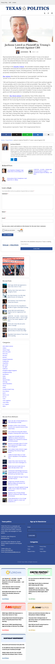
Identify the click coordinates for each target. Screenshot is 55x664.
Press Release (6, 391)
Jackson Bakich (24, 52)
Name (4, 211)
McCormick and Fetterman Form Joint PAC (13, 644)
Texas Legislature (7, 400)
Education (5, 355)
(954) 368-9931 (9, 550)
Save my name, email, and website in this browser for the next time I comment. (24, 226)
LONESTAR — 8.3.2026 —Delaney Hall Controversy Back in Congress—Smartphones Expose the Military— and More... (43, 172)
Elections (5, 357)
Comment (5, 193)
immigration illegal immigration (10, 370)
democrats (5, 353)
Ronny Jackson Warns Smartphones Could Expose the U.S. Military (17, 179)
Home (2, 140)
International (5, 374)
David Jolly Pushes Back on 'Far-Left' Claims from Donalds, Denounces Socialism (11, 593)
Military (4, 378)
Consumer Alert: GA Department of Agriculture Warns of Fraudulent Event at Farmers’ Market (40, 619)
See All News (5, 599)
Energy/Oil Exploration (8, 359)
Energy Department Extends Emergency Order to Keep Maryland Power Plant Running (12, 619)
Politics (4, 387)
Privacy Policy (4, 2)
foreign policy (6, 361)
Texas (4, 398)
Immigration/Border (7, 372)
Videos (4, 406)
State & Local (6, 395)
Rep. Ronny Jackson (15, 96)
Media (4, 376)
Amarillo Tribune (19, 66)
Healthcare (5, 368)
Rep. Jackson (7, 76)
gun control (5, 365)
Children (4, 348)
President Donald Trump (8, 389)
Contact (14, 2)
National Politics (6, 380)
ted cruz (4, 396)
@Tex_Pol (8, 548)
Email (4, 218)
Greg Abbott (5, 363)
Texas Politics (9, 140)
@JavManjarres (5, 538)
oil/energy (5, 381)
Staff (10, 2)
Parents (4, 385)
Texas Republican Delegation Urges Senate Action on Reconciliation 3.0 (15, 170)
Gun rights (5, 366)
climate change (6, 350)
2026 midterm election (8, 346)
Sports (4, 393)
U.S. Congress (6, 404)
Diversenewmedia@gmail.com (12, 552)
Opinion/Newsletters (7, 383)
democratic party (6, 351)
